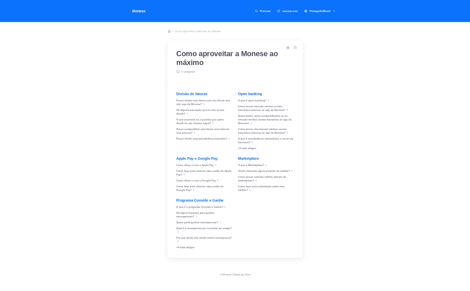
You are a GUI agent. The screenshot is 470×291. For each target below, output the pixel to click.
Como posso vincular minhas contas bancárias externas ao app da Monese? (261, 108)
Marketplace (248, 158)
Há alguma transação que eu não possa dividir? (200, 112)
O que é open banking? (252, 100)
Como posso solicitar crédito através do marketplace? (262, 178)
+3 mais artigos (247, 148)
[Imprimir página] (288, 48)
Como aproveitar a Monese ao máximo (198, 31)
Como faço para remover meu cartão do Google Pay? (200, 188)
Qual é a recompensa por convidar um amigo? (204, 228)
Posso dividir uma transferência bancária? (201, 138)
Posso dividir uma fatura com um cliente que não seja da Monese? (203, 102)
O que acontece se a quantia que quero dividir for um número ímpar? (200, 121)
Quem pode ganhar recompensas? (197, 222)
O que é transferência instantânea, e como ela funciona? (265, 140)
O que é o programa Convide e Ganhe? (199, 206)
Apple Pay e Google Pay (197, 158)
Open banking (250, 94)
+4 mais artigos (185, 247)
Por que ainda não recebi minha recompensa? (204, 237)
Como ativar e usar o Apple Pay (195, 165)
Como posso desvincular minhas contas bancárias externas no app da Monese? (262, 131)
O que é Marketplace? (251, 165)
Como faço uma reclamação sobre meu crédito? (261, 188)
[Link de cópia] (295, 48)
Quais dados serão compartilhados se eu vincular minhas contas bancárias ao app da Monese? (264, 119)
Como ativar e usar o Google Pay (196, 180)
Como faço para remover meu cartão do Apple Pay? (203, 172)
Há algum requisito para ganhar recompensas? (195, 214)
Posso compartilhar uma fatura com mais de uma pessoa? (202, 131)
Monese (139, 11)
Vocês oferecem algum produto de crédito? (264, 170)
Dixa (247, 274)
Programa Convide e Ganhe (199, 200)
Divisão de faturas (191, 94)
